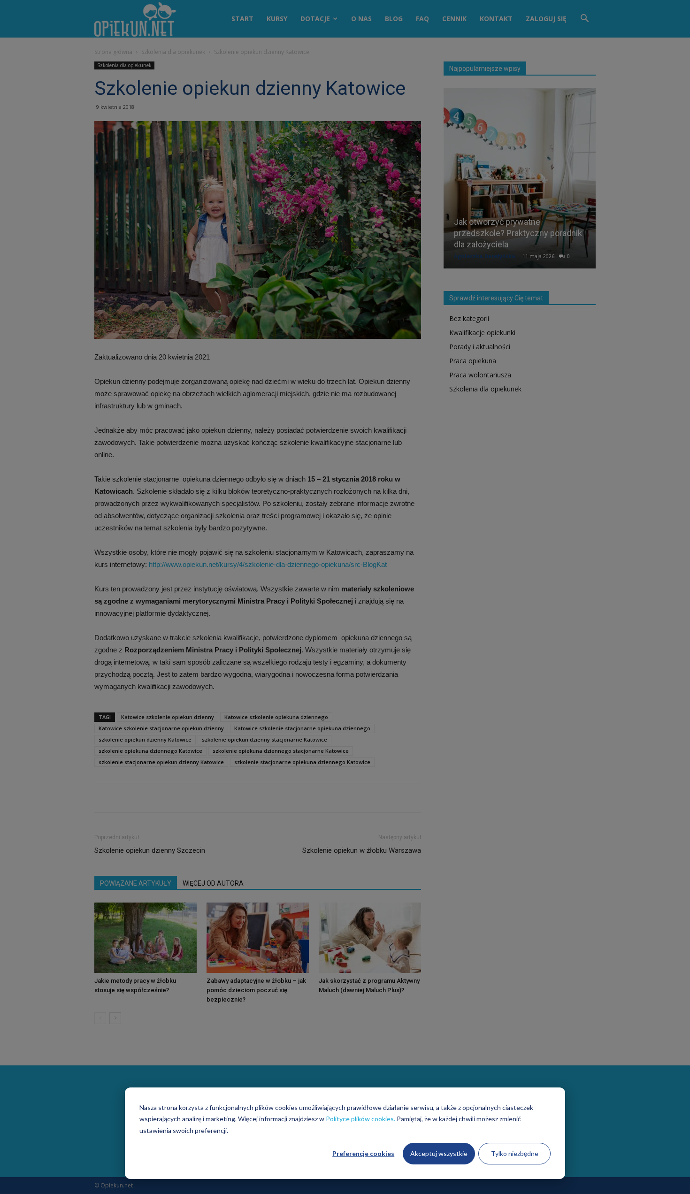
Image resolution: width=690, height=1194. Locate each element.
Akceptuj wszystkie (439, 1153)
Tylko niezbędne (514, 1153)
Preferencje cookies (363, 1153)
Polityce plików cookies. (360, 1119)
